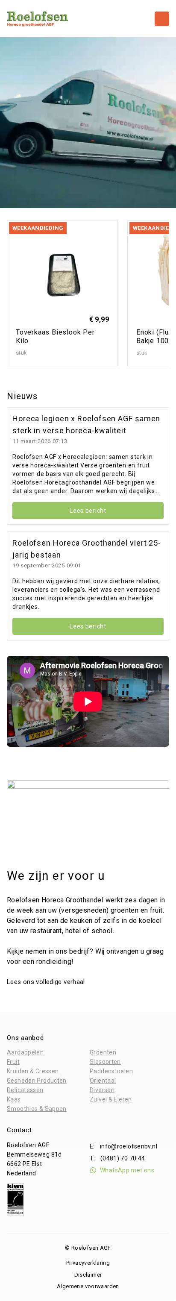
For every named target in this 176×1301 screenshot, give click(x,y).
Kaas (14, 1099)
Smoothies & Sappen (37, 1108)
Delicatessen (25, 1090)
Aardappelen (25, 1052)
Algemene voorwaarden (88, 1286)
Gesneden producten (37, 1080)
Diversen (102, 1090)
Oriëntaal (103, 1080)
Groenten (103, 1052)
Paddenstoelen (111, 1071)
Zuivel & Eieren (111, 1099)
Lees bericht (88, 510)
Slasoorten (105, 1061)
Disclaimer (88, 1275)
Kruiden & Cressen (33, 1071)
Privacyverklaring (88, 1263)
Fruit (13, 1061)
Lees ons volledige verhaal (47, 982)
